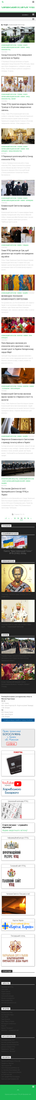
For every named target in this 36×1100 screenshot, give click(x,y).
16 (28, 518)
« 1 (6, 518)
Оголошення (5, 388)
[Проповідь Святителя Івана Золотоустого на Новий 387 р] (18, 578)
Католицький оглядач (7, 1015)
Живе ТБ (3, 1026)
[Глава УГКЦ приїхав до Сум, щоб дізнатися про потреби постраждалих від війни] (18, 235)
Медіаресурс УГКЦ (6, 1012)
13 (18, 518)
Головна (19, 45)
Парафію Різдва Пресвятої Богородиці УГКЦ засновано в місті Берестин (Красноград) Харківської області (16, 658)
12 (15, 518)
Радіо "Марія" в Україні (7, 1021)
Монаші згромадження (7, 998)
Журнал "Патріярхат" (7, 1028)
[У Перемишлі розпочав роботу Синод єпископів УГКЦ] (18, 136)
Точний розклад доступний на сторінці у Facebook (18, 720)
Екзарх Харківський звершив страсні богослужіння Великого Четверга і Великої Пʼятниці (15, 684)
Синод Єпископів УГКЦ (15, 151)
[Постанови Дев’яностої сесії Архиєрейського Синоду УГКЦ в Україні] (18, 468)
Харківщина (29, 200)
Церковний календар (7, 996)
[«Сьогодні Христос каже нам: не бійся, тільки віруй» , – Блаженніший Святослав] (18, 611)
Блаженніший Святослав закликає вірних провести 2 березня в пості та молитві (17, 397)
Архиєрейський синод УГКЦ (9, 479)
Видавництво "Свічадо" (8, 1049)
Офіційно (25, 293)
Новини (22, 47)
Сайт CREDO (4, 1017)
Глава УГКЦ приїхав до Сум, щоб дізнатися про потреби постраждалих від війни (17, 253)
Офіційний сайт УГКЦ (7, 987)
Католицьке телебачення (8, 1023)
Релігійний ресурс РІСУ (8, 1040)
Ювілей (13, 99)
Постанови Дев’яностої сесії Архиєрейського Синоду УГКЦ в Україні (14, 491)
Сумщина (25, 245)
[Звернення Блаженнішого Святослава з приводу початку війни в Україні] (18, 426)
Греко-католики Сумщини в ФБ (10, 1079)
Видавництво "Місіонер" (8, 1051)
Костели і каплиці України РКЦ (9, 1042)
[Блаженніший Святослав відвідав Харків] (18, 188)
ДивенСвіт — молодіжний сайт (10, 1030)
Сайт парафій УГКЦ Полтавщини (10, 1077)
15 (24, 518)
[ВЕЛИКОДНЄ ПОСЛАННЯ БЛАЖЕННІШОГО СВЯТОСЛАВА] (18, 282)
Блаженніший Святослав (8, 45)
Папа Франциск (15, 388)
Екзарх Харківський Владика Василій (13, 481)
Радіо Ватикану (5, 1019)
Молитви (19, 335)
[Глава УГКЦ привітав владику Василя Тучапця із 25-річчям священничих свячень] (18, 84)
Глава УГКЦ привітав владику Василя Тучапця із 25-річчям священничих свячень (17, 107)
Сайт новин (4, 989)
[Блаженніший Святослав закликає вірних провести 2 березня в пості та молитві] (18, 376)
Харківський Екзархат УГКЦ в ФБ (10, 1061)
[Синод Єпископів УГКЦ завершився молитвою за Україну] (18, 35)
